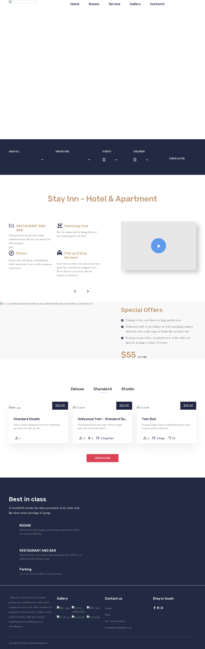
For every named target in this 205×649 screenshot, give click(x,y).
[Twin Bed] (93, 617)
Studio (127, 389)
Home (74, 4)
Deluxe (77, 389)
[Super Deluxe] (63, 617)
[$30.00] (15, 407)
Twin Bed (149, 419)
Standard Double (27, 419)
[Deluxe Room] (93, 610)
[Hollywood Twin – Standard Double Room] (78, 617)
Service (114, 4)
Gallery (135, 4)
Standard (103, 389)
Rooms (94, 4)
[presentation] (75, 291)
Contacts (157, 4)
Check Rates (177, 158)
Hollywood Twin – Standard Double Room (102, 419)
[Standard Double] (63, 610)
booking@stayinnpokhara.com (118, 627)
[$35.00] (143, 407)
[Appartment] (78, 610)
